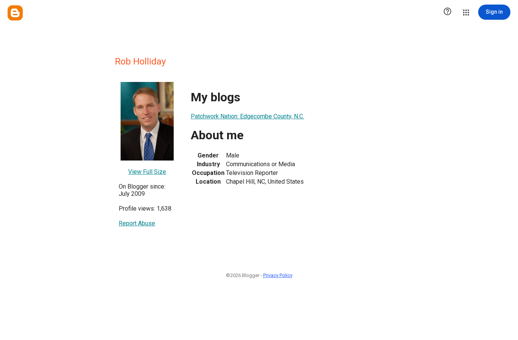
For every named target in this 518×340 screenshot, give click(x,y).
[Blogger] (15, 12)
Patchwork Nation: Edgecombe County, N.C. (247, 116)
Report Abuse (137, 223)
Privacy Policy (277, 275)
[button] (447, 12)
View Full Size (147, 171)
